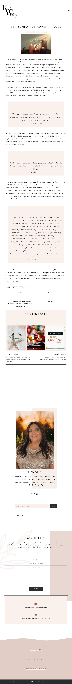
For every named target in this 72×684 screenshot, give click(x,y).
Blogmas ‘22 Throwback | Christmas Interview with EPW (52, 359)
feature (29, 304)
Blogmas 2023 (20, 301)
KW (14, 681)
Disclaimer (36, 650)
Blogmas (10, 301)
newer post (13, 355)
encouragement (14, 304)
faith (24, 304)
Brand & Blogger (42, 681)
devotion (30, 301)
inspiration (20, 307)
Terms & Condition (36, 669)
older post (59, 355)
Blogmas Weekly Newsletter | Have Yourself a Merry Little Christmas (19, 360)
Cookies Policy (36, 659)
